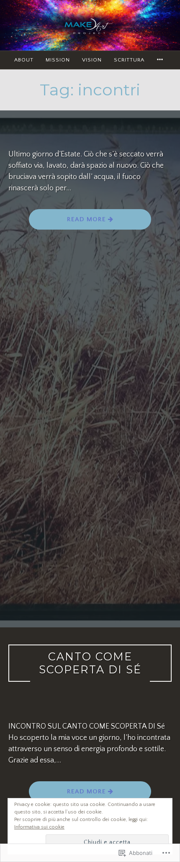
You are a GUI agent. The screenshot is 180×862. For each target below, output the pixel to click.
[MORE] (161, 60)
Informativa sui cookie (39, 827)
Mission (58, 60)
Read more (87, 219)
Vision (92, 60)
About (23, 60)
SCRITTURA (129, 60)
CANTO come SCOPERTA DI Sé (90, 663)
